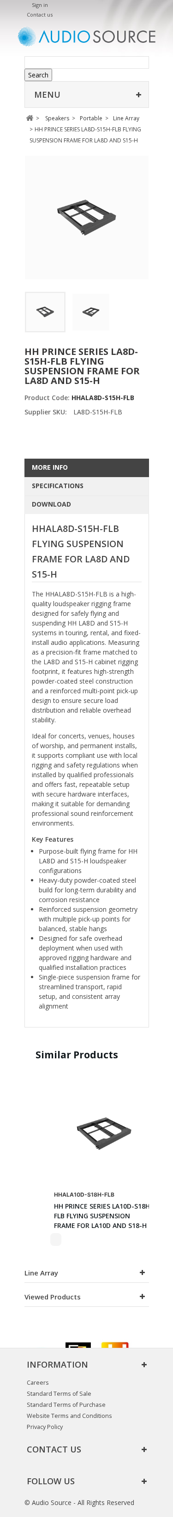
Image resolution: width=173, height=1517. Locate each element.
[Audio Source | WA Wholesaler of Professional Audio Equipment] (87, 36)
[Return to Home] (30, 118)
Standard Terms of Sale (59, 1394)
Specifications (58, 485)
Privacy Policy (45, 1427)
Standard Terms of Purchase (66, 1405)
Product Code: (48, 397)
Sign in (40, 4)
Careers (38, 1383)
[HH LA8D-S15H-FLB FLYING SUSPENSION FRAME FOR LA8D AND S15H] (45, 312)
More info (50, 467)
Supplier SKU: (45, 411)
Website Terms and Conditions (69, 1416)
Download (51, 504)
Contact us (40, 14)
